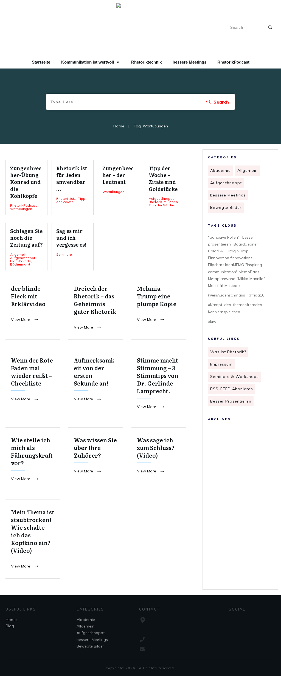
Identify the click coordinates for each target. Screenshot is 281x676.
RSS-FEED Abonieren (231, 388)
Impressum (221, 364)
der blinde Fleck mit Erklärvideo (32, 308)
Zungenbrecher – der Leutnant (118, 187)
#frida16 (256, 295)
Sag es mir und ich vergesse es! (72, 246)
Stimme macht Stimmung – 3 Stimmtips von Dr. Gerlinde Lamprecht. (158, 383)
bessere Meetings (228, 195)
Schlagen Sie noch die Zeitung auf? (26, 246)
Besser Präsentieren (230, 401)
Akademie (220, 170)
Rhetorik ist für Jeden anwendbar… (72, 187)
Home (11, 619)
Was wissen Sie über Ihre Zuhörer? (95, 459)
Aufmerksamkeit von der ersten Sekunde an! (95, 383)
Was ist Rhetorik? (228, 351)
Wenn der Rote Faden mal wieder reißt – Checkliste (32, 383)
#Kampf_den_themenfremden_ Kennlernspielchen (236, 308)
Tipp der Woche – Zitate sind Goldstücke (165, 187)
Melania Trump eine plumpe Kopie (158, 308)
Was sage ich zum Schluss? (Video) (158, 459)
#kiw (212, 321)
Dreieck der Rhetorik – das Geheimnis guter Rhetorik (95, 308)
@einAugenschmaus (226, 295)
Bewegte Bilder (225, 207)
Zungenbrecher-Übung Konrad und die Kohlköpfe (26, 187)
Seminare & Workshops (234, 376)
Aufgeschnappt (226, 182)
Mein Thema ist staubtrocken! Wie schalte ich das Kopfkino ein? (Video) (32, 539)
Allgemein (247, 170)
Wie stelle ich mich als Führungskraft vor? (32, 459)
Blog (10, 625)
